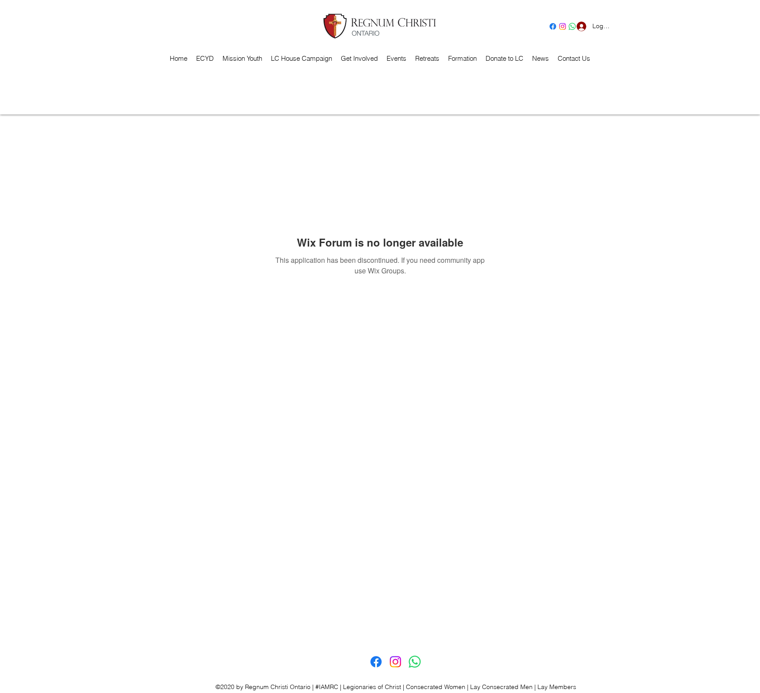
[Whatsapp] (414, 661)
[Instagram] (562, 26)
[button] (427, 58)
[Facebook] (552, 26)
